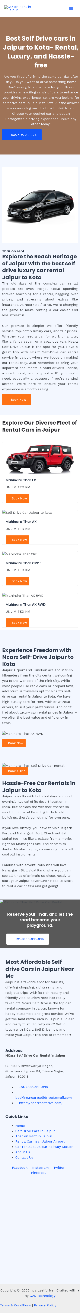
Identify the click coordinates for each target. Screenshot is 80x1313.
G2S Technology (42, 1296)
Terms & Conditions (15, 1305)
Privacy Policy (45, 1305)
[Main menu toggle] (71, 8)
